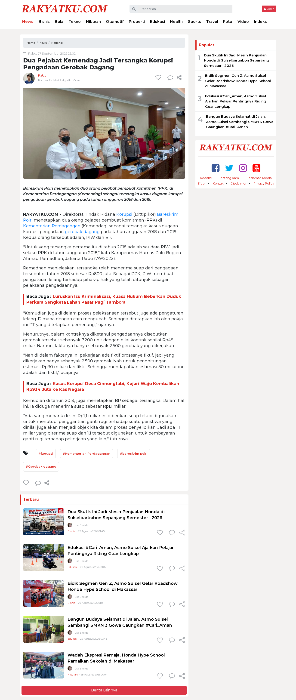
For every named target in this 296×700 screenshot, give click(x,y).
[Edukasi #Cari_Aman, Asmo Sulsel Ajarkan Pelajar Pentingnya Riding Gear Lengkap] (43, 557)
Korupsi (124, 214)
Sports (194, 21)
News (27, 21)
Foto (227, 21)
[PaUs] (29, 78)
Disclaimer (239, 183)
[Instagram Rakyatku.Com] (243, 168)
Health (176, 21)
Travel (212, 21)
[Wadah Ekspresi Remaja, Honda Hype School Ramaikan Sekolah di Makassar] (43, 665)
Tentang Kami (229, 178)
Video (243, 21)
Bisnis (44, 21)
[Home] (64, 8)
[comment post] (170, 77)
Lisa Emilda (81, 525)
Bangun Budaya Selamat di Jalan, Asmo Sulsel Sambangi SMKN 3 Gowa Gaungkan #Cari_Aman (239, 121)
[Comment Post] (172, 533)
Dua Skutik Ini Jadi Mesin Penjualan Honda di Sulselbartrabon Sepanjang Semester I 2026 (236, 60)
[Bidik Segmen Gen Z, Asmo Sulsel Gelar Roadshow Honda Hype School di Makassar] (43, 593)
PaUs (42, 75)
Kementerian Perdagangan (51, 225)
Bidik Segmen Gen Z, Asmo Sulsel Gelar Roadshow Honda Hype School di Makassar (238, 80)
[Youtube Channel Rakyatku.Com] (256, 168)
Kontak (218, 183)
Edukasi (157, 21)
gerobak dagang (82, 231)
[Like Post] (159, 77)
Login (270, 8)
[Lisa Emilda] (70, 526)
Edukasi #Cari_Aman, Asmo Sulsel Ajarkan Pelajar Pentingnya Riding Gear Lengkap (235, 101)
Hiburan (93, 21)
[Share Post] (179, 77)
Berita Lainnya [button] (104, 690)
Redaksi (206, 178)
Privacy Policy (263, 183)
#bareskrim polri (134, 453)
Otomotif (115, 21)
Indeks (260, 21)
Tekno (74, 21)
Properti (137, 21)
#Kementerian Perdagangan (86, 453)
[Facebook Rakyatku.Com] (215, 168)
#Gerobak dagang (41, 466)
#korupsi (45, 453)
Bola (59, 21)
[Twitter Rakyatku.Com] (229, 168)
